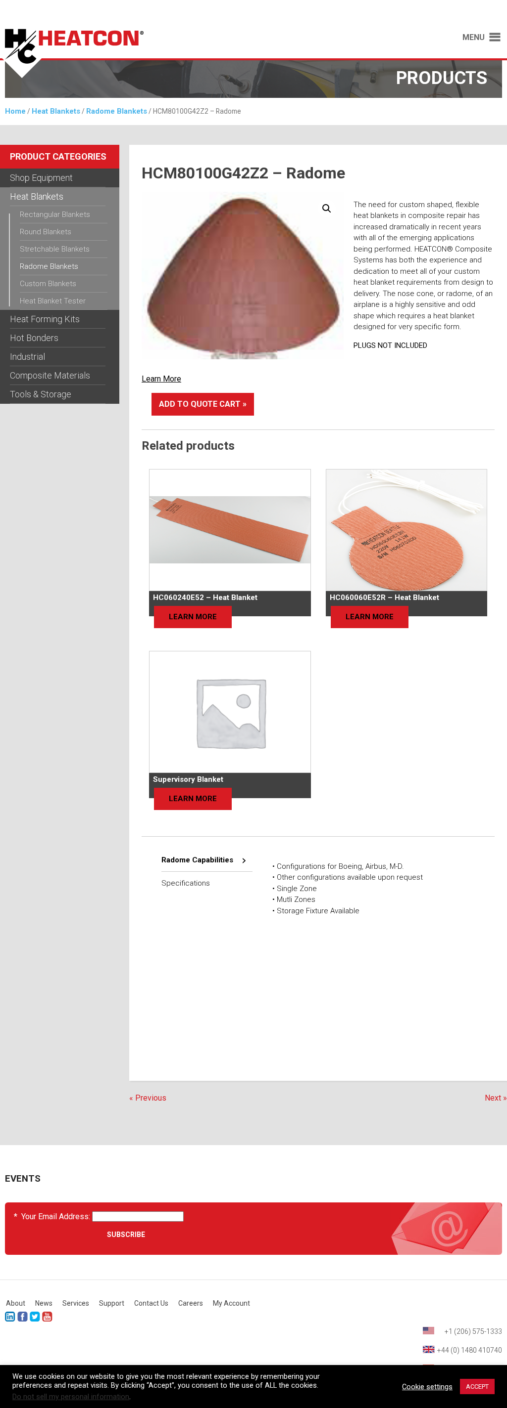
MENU (473, 38)
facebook (22, 1317)
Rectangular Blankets (55, 214)
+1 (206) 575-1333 (473, 1331)
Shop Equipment (41, 177)
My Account (231, 1303)
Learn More (161, 379)
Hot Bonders (34, 338)
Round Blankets (45, 231)
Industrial (27, 356)
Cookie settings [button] (427, 1386)
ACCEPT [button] (477, 1386)
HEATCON (122, 53)
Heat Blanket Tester (53, 301)
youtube (47, 1317)
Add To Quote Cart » (203, 404)
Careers (190, 1303)
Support (111, 1303)
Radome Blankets (116, 111)
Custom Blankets (48, 283)
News (43, 1303)
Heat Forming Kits (45, 319)
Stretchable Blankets (55, 249)
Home (15, 111)
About (15, 1303)
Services (75, 1303)
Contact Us (151, 1303)
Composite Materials (50, 375)
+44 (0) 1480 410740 (469, 1350)
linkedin (10, 1317)
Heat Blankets (56, 111)
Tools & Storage (40, 394)
